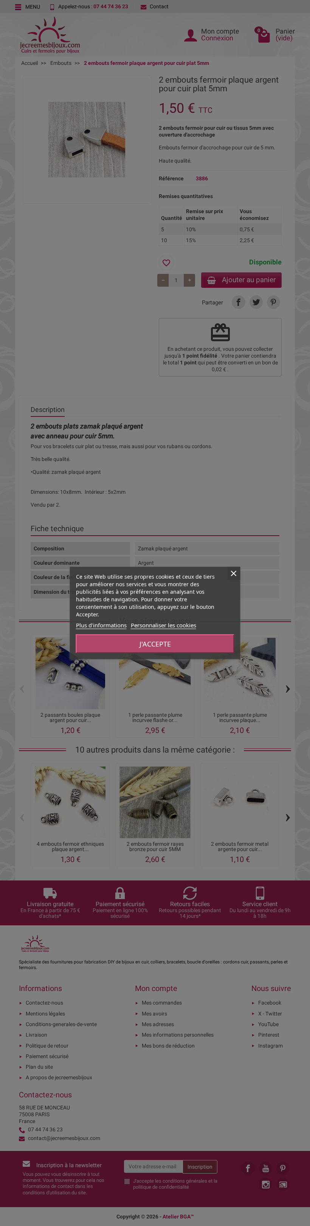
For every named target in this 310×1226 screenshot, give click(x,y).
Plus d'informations (101, 625)
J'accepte (155, 643)
